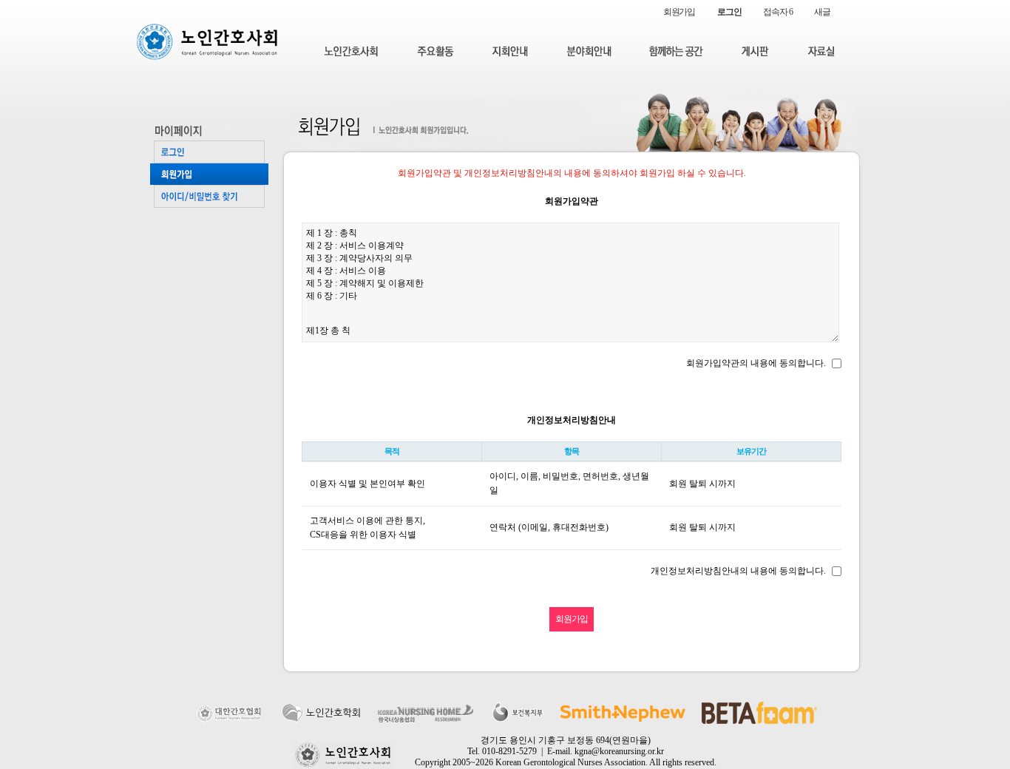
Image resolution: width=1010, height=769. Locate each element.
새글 (822, 12)
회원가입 (679, 12)
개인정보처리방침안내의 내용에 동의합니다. (738, 571)
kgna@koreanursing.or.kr (619, 751)
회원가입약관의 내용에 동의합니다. (756, 363)
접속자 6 (777, 12)
